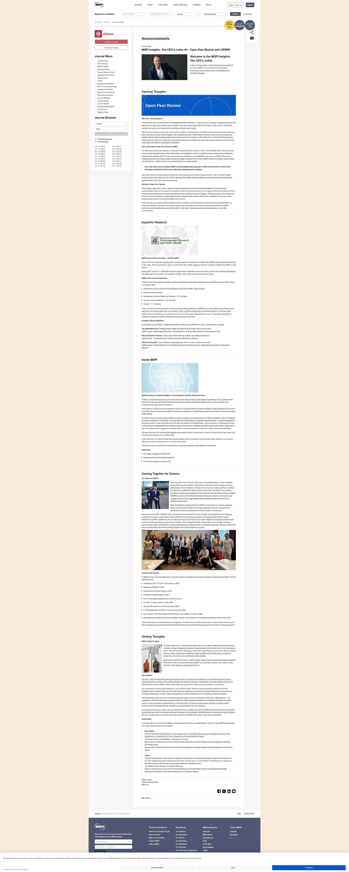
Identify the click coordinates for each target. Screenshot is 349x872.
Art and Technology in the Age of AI (157, 461)
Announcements (118, 22)
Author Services (180, 4)
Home (102, 61)
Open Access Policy (157, 837)
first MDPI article (215, 150)
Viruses (106, 22)
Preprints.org (208, 837)
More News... (147, 798)
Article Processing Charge (107, 86)
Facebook (234, 834)
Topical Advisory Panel (105, 72)
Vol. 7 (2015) (117, 151)
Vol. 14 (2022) (100, 156)
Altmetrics (193, 262)
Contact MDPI (154, 841)
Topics (150, 4)
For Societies (181, 847)
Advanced (247, 14)
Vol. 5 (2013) (117, 156)
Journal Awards (103, 103)
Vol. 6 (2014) (117, 154)
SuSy (227, 425)
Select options (102, 841)
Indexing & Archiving (105, 89)
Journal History (103, 101)
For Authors (180, 831)
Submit (250, 5)
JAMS (205, 850)
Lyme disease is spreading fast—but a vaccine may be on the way (184, 342)
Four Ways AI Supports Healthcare (156, 453)
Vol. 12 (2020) (100, 161)
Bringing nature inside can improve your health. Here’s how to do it (185, 328)
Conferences (102, 109)
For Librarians (181, 841)
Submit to (111, 42)
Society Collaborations (105, 106)
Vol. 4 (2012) (117, 158)
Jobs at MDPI (154, 844)
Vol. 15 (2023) (100, 154)
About (208, 4)
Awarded (146, 617)
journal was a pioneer (159, 150)
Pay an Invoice (154, 834)
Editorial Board (103, 66)
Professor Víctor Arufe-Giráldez (158, 739)
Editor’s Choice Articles (106, 92)
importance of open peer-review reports (157, 125)
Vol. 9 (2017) (117, 146)
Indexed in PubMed (150, 587)
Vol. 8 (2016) (117, 149)
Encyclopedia (208, 847)
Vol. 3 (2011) (117, 161)
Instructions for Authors (105, 75)
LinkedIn (233, 831)
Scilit (205, 841)
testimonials (227, 723)
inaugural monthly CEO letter (184, 122)
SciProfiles (207, 844)
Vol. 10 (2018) (100, 166)
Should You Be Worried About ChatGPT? (158, 457)
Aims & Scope (102, 63)
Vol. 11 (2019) (100, 163)
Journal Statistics (103, 98)
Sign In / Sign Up (235, 5)
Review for (111, 47)
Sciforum (206, 831)
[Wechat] (234, 792)
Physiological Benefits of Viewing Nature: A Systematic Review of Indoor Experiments (187, 331)
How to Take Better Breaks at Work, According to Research (186, 335)
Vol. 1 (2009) (117, 166)
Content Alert (249, 813)
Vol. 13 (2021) (100, 158)
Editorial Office (102, 112)
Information (163, 4)
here (176, 311)
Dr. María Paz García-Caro (156, 766)
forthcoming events (165, 700)
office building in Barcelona (218, 645)
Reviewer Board (103, 69)
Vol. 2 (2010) (117, 163)
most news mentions (196, 282)
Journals (138, 4)
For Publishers (181, 844)
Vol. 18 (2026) (100, 146)
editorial (161, 177)
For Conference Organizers (186, 850)
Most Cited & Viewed (105, 95)
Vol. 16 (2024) (100, 151)
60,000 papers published (156, 598)
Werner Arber (192, 153)
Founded (146, 583)
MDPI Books (207, 834)
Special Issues (102, 78)
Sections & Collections (105, 83)
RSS (239, 813)
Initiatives (197, 4)
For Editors (180, 837)
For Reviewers (181, 834)
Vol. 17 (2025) (100, 149)
